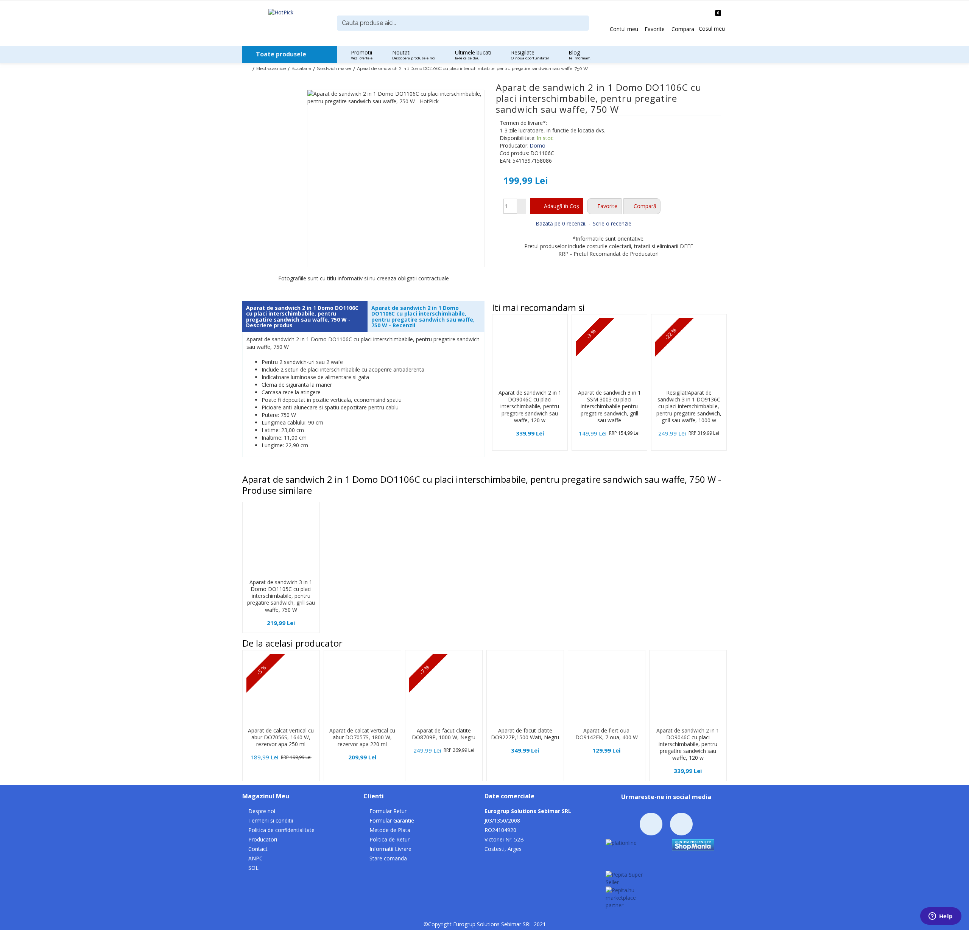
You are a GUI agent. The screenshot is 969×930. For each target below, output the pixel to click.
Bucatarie (301, 68)
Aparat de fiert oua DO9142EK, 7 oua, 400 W (606, 734)
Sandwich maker (334, 68)
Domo (537, 145)
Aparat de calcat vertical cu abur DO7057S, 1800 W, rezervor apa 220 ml (362, 737)
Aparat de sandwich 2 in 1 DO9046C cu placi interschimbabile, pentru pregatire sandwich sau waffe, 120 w (530, 406)
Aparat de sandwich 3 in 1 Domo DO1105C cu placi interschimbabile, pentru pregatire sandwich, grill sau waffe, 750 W (281, 596)
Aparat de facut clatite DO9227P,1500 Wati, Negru (525, 734)
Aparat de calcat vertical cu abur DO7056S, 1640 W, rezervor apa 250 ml (281, 737)
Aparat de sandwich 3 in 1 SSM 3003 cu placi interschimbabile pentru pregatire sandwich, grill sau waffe (609, 406)
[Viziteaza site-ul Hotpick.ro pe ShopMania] (693, 844)
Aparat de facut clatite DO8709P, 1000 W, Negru (443, 734)
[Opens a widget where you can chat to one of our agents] (940, 916)
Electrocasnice (271, 68)
